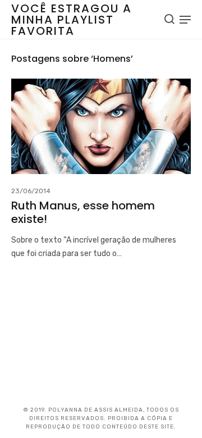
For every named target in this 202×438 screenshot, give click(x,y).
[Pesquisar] (169, 19)
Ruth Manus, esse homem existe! (83, 212)
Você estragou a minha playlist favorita (71, 20)
